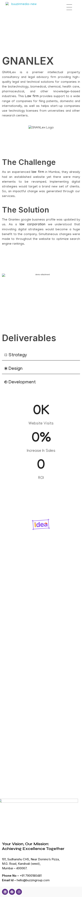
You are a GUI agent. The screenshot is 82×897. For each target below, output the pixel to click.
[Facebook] (12, 892)
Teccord (9, 677)
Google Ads (34, 670)
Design (15, 369)
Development (22, 382)
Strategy (18, 355)
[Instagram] (19, 892)
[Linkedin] (5, 892)
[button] (41, 355)
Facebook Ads (12, 670)
